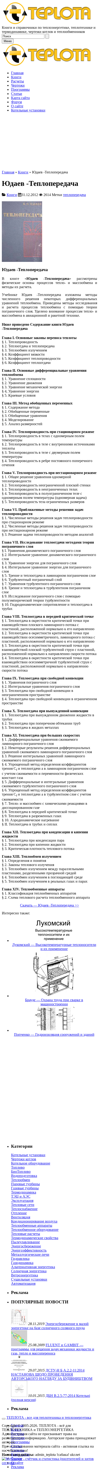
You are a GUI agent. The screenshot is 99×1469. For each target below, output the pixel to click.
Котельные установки (28, 1155)
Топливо (18, 1167)
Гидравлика (20, 1259)
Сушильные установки (29, 1279)
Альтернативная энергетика (33, 1267)
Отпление (19, 1213)
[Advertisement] (49, 120)
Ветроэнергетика (24, 1275)
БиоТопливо (21, 1171)
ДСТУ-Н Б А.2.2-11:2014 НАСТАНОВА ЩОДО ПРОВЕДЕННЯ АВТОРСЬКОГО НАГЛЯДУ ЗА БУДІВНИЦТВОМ (51, 1374)
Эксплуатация (22, 1201)
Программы (20, 1442)
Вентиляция (20, 1217)
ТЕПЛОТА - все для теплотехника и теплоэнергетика (48, 1417)
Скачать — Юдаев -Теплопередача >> (49, 905)
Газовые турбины (25, 1188)
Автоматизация (23, 1283)
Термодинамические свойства (34, 1238)
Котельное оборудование (30, 1163)
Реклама (17, 1467)
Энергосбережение (26, 1246)
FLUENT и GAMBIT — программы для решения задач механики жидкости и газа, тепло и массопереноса (52, 1349)
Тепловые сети (22, 1205)
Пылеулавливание (25, 1242)
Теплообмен (20, 1180)
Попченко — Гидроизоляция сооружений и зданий (54, 1034)
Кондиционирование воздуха (34, 1221)
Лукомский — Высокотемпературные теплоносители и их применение (54, 947)
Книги (23, 172)
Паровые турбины (25, 1184)
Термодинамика (23, 1192)
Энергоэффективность (29, 1250)
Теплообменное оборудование (34, 1230)
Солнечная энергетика (29, 1271)
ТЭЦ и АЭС (20, 1196)
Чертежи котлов (23, 1159)
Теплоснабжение (24, 1209)
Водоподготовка (24, 1176)
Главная (8, 172)
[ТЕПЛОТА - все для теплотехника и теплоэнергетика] (47, 23)
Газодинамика (22, 1263)
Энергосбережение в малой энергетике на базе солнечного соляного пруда (50, 1326)
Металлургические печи (30, 1254)
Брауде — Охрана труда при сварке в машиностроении (54, 1002)
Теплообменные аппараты (31, 1225)
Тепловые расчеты (25, 1234)
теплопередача (74, 195)
